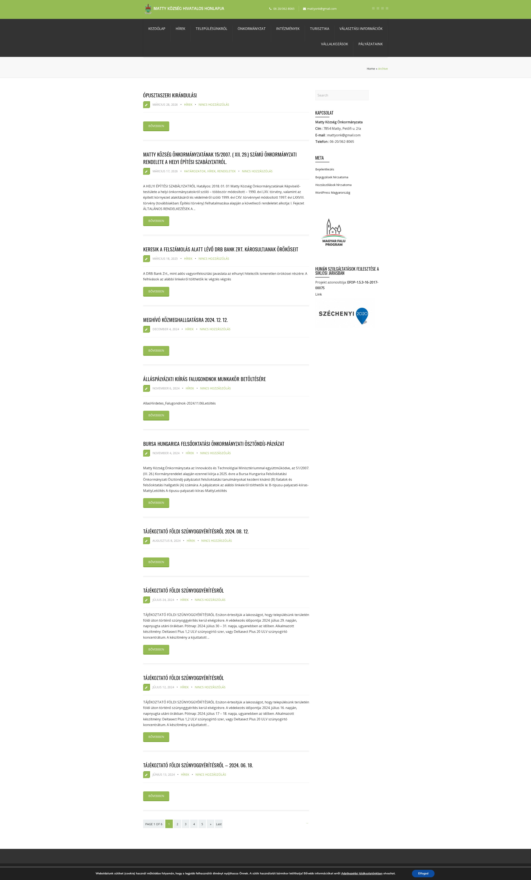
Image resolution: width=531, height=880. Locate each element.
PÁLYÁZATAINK (370, 44)
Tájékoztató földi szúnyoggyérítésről (183, 590)
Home (371, 69)
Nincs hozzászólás (214, 104)
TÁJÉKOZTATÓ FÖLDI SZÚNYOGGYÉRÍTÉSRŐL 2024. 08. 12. (195, 531)
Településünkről (211, 28)
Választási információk (361, 28)
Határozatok (195, 171)
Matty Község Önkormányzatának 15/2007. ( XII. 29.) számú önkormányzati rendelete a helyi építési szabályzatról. (220, 157)
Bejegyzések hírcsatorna (331, 177)
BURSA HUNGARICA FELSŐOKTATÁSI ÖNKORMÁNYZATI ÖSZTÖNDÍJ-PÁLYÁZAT (213, 443)
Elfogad (423, 873)
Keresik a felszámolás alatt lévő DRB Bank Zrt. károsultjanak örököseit (220, 249)
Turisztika (319, 28)
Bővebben (156, 126)
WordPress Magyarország (332, 192)
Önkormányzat (252, 28)
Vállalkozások (334, 44)
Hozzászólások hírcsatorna (333, 185)
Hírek (180, 28)
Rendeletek (226, 171)
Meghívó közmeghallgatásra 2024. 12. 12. (185, 319)
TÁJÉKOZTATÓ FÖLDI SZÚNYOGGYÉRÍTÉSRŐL (183, 677)
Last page (219, 827)
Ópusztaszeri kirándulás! (170, 95)
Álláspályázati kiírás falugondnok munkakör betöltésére (204, 379)
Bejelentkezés (324, 169)
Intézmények (288, 28)
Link (318, 294)
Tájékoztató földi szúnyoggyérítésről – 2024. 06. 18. (198, 765)
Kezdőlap (156, 28)
